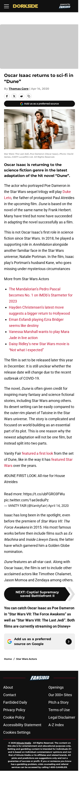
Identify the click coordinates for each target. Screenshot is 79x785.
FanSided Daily (15, 702)
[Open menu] (6, 6)
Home (8, 658)
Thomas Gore (19, 88)
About (8, 687)
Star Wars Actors (26, 658)
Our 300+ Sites (60, 695)
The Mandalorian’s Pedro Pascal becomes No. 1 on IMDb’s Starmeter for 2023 (41, 295)
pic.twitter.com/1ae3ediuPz (26, 500)
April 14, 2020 (58, 505)
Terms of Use (59, 710)
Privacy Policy (14, 710)
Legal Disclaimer (61, 717)
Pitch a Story (58, 702)
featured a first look (37, 453)
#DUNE (10, 476)
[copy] (29, 96)
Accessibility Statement (22, 725)
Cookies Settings (16, 732)
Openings (56, 687)
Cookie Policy (14, 717)
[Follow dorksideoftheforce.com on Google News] (69, 642)
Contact (9, 695)
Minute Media (23, 743)
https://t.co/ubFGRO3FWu (44, 494)
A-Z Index (56, 725)
